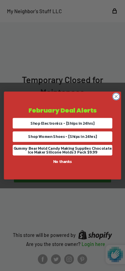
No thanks (62, 161)
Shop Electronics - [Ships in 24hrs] (63, 123)
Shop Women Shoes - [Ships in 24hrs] (62, 137)
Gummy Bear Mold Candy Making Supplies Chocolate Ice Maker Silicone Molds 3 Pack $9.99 (63, 150)
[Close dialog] (116, 96)
